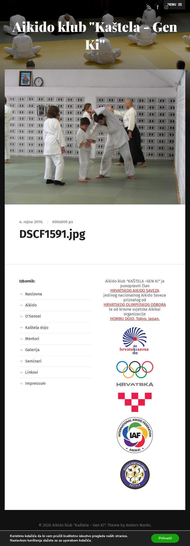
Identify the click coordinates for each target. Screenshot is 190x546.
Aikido (31, 305)
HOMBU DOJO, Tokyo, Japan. (135, 318)
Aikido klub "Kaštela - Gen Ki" (95, 35)
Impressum (35, 383)
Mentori (32, 338)
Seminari (33, 361)
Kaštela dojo (36, 327)
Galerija (32, 349)
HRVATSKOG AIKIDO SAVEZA (134, 290)
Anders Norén (138, 525)
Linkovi (31, 372)
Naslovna (33, 294)
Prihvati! (165, 538)
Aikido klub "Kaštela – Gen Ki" (78, 525)
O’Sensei (33, 316)
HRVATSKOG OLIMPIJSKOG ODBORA (135, 304)
